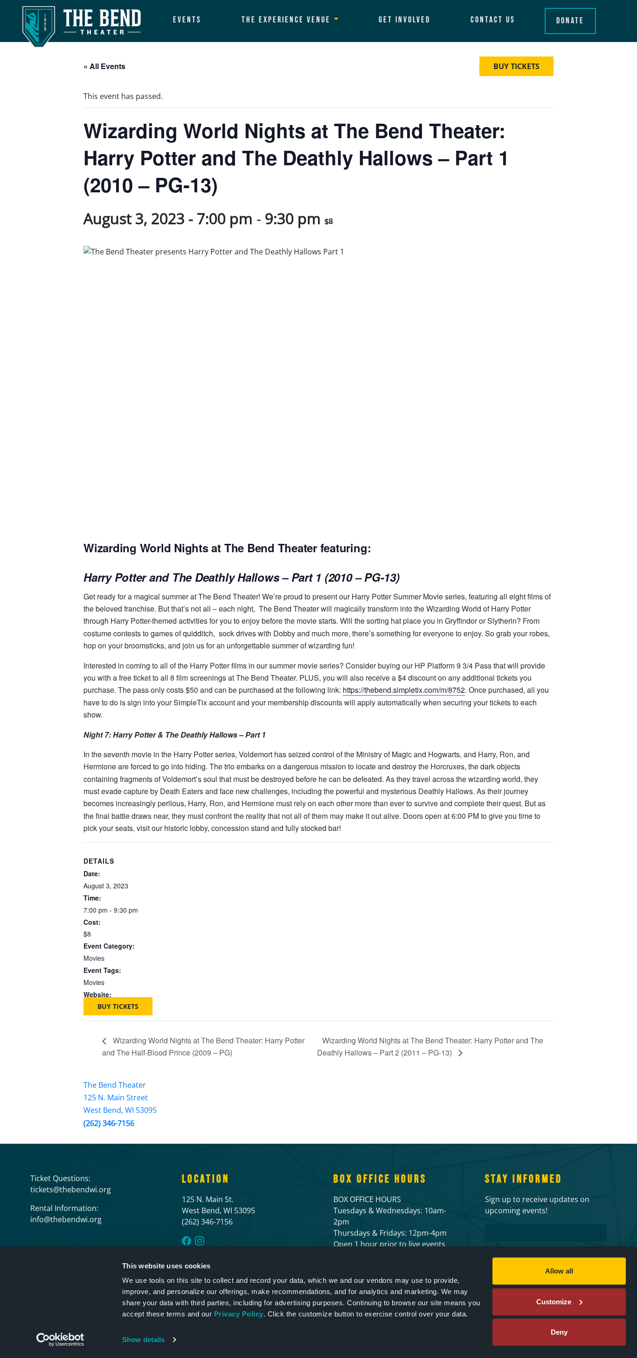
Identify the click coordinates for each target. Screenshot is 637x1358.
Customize (553, 1301)
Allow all (559, 1271)
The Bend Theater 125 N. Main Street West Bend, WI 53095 (120, 1097)
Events (187, 20)
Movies (93, 958)
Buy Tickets (516, 66)
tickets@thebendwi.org (70, 1189)
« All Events (104, 66)
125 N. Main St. (208, 1199)
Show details (143, 1340)
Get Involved (404, 20)
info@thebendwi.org (66, 1219)
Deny (559, 1332)
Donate (570, 21)
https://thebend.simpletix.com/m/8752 (404, 689)
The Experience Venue (286, 20)
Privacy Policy (238, 1314)
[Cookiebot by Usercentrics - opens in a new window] (60, 1340)
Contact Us (493, 20)
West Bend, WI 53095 (218, 1210)
